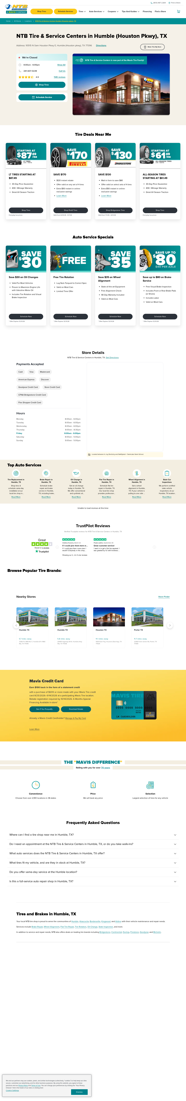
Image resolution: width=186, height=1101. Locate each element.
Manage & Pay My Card (75, 718)
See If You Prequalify (44, 709)
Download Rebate (76, 709)
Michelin (157, 932)
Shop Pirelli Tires (70, 210)
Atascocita (84, 921)
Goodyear (144, 932)
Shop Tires (41, 11)
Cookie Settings (12, 1091)
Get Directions (112, 357)
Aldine (118, 921)
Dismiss (79, 1092)
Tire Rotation (80, 927)
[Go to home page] (16, 9)
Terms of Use (36, 1086)
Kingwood (105, 921)
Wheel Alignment (51, 927)
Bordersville (95, 921)
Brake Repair (37, 927)
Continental (116, 932)
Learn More (62, 196)
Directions (101, 45)
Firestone (134, 932)
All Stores (17, 21)
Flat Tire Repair (67, 927)
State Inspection (106, 927)
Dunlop (126, 932)
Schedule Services (65, 11)
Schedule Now (26, 316)
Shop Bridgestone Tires (115, 210)
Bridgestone (104, 932)
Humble (74, 921)
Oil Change (92, 927)
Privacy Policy (23, 1086)
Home (8, 21)
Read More (16, 497)
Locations (28, 21)
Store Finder (164, 597)
